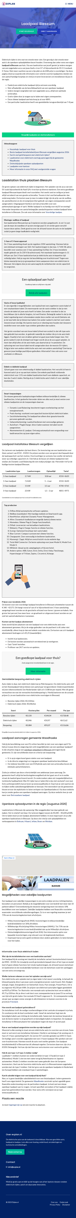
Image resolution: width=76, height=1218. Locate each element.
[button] (38, 134)
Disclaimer (66, 1205)
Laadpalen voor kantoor (20, 166)
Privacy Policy (55, 1205)
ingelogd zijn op (15, 1105)
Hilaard (27, 821)
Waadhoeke (39, 1081)
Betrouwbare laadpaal (20, 795)
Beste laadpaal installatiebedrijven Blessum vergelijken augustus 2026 (39, 152)
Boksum (20, 821)
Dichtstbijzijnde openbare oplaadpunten (26, 163)
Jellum (34, 821)
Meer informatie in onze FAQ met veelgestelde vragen (33, 169)
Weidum (48, 821)
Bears (39, 821)
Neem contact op (15, 1152)
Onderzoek (64, 1202)
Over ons (54, 1202)
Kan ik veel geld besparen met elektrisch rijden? (30, 155)
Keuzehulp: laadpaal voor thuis (22, 149)
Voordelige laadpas (54, 212)
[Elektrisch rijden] (8, 4)
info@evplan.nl (14, 1167)
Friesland (14, 1002)
